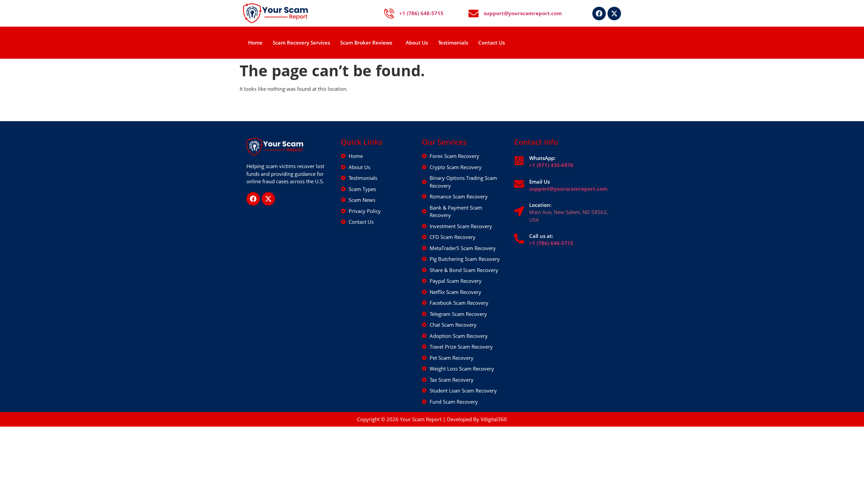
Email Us (539, 181)
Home (255, 42)
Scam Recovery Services (301, 42)
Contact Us (491, 42)
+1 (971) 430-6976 (551, 165)
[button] (368, 42)
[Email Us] (519, 184)
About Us (417, 42)
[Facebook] (599, 13)
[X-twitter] (614, 13)
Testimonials (453, 42)
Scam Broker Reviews (366, 42)
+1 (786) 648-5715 (551, 243)
